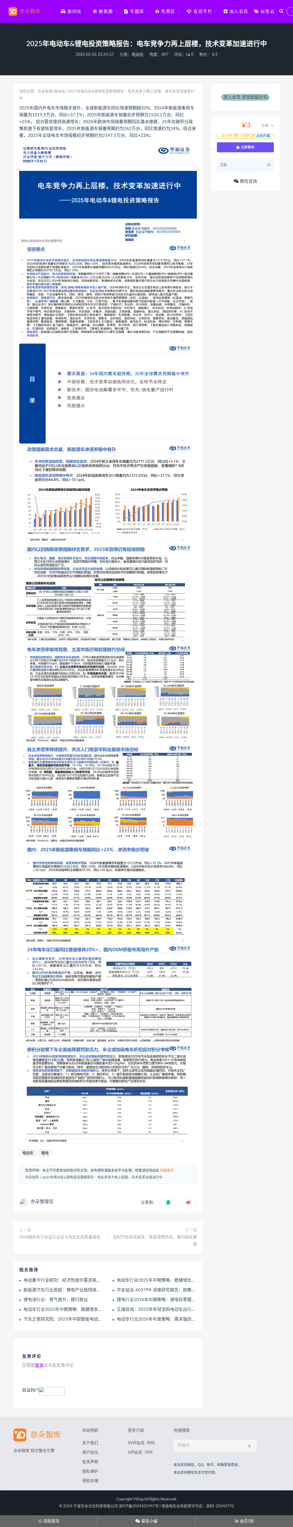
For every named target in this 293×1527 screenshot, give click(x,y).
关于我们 (90, 1443)
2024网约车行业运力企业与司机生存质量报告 (59, 1237)
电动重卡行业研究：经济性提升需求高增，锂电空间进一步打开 (83, 1280)
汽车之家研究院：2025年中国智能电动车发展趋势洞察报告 (80, 1319)
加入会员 (238, 11)
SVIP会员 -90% (141, 1443)
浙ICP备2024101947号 (139, 1506)
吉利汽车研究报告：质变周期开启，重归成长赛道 (155, 1240)
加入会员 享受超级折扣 (245, 97)
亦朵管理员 (42, 1201)
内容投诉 (167, 1170)
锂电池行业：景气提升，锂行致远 (55, 1300)
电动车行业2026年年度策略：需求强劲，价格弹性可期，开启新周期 (182, 1319)
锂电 (45, 1153)
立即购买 (247, 147)
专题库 (136, 11)
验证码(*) (30, 1390)
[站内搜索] (281, 11)
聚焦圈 (105, 11)
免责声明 (90, 1462)
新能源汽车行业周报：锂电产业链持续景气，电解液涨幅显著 (81, 1290)
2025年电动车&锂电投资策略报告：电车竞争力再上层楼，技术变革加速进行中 (102, 1177)
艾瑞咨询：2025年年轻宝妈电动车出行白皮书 (160, 1309)
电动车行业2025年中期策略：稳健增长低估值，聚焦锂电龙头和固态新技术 (188, 1280)
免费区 (167, 11)
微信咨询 (248, 181)
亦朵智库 (45, 91)
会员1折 (244, 1521)
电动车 (27, 1153)
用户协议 (90, 1453)
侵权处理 (90, 1481)
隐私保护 (90, 1471)
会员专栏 (202, 11)
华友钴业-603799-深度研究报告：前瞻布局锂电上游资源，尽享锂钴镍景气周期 (193, 1290)
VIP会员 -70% (140, 1453)
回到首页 (49, 1521)
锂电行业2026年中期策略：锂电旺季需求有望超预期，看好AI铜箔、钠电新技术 (192, 1300)
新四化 (74, 11)
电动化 (138, 55)
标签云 (267, 11)
